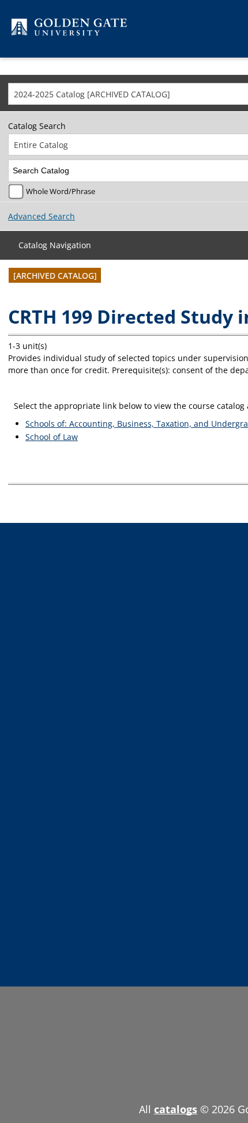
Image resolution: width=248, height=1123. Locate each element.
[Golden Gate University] (69, 29)
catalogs (175, 1109)
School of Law (51, 436)
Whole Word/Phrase (60, 191)
